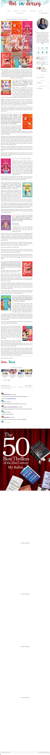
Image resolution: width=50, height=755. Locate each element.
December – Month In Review (25, 386)
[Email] (46, 13)
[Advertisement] (42, 97)
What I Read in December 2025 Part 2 (12, 376)
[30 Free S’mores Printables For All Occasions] (38, 68)
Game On (14, 295)
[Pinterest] (42, 13)
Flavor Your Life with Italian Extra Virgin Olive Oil (8, 387)
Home (8, 11)
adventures (32, 11)
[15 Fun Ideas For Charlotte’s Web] (38, 57)
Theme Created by (44, 752)
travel (24, 11)
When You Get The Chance (17, 158)
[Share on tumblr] (9, 380)
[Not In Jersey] (25, 5)
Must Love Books (4, 261)
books (41, 11)
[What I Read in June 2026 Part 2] (28, 371)
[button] (25, 461)
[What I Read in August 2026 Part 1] (5, 371)
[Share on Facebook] (5, 380)
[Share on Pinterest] (8, 380)
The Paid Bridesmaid (16, 80)
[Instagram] (41, 13)
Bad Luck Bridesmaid (16, 215)
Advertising (19, 13)
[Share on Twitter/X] (7, 380)
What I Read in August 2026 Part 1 (4, 376)
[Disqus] (16, 407)
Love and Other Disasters (6, 326)
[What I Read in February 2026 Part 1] (20, 371)
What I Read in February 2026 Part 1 (20, 376)
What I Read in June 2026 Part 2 (28, 376)
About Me (16, 11)
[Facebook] (44, 13)
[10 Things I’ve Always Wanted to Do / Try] (38, 63)
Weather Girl (3, 182)
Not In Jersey (7, 752)
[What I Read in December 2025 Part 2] (13, 371)
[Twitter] (39, 13)
